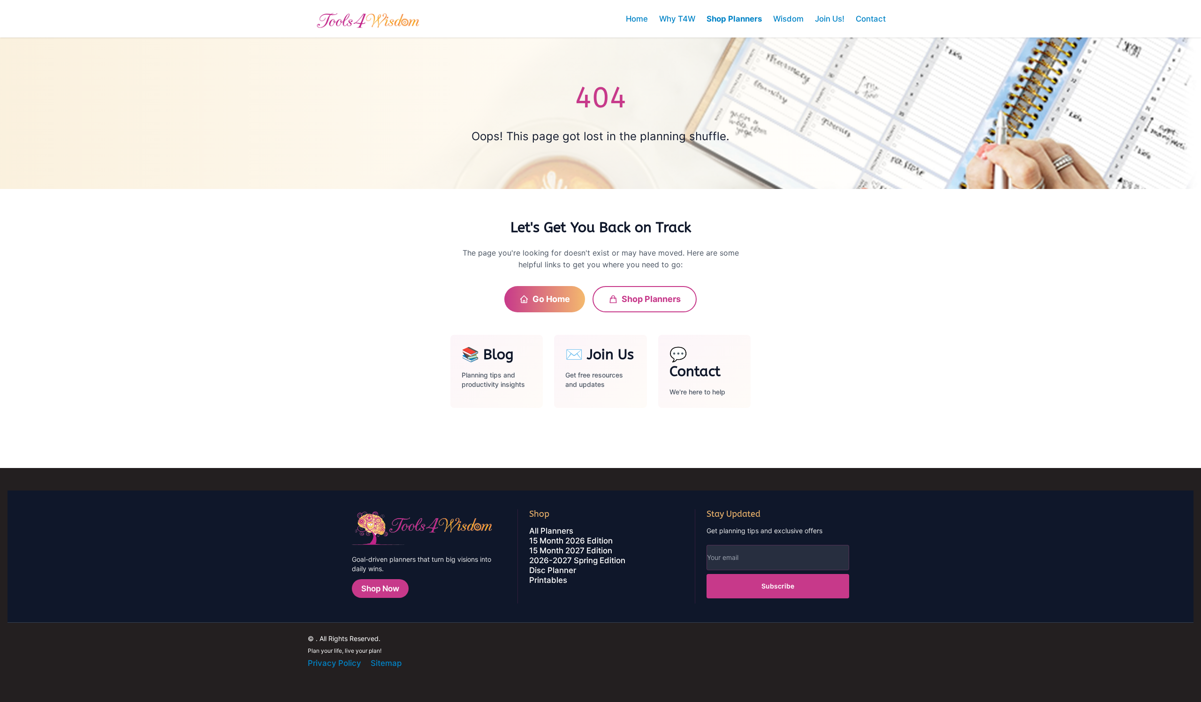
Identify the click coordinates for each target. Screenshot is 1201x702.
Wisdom (788, 18)
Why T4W (677, 18)
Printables (548, 580)
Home (637, 18)
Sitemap (386, 663)
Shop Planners (734, 18)
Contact (871, 18)
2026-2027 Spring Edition (577, 560)
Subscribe (777, 586)
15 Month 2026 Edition (571, 540)
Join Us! (829, 18)
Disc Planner (552, 570)
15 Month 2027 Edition (570, 550)
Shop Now (380, 588)
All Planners (551, 531)
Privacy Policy (334, 663)
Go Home (551, 299)
